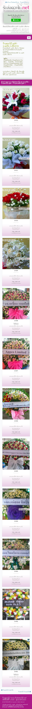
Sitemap (5, 707)
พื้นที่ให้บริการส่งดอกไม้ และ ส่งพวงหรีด (16, 707)
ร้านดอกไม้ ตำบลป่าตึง (7, 690)
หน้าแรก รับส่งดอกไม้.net (13, 2)
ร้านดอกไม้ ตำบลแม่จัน (24, 692)
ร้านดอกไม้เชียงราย (24, 2)
